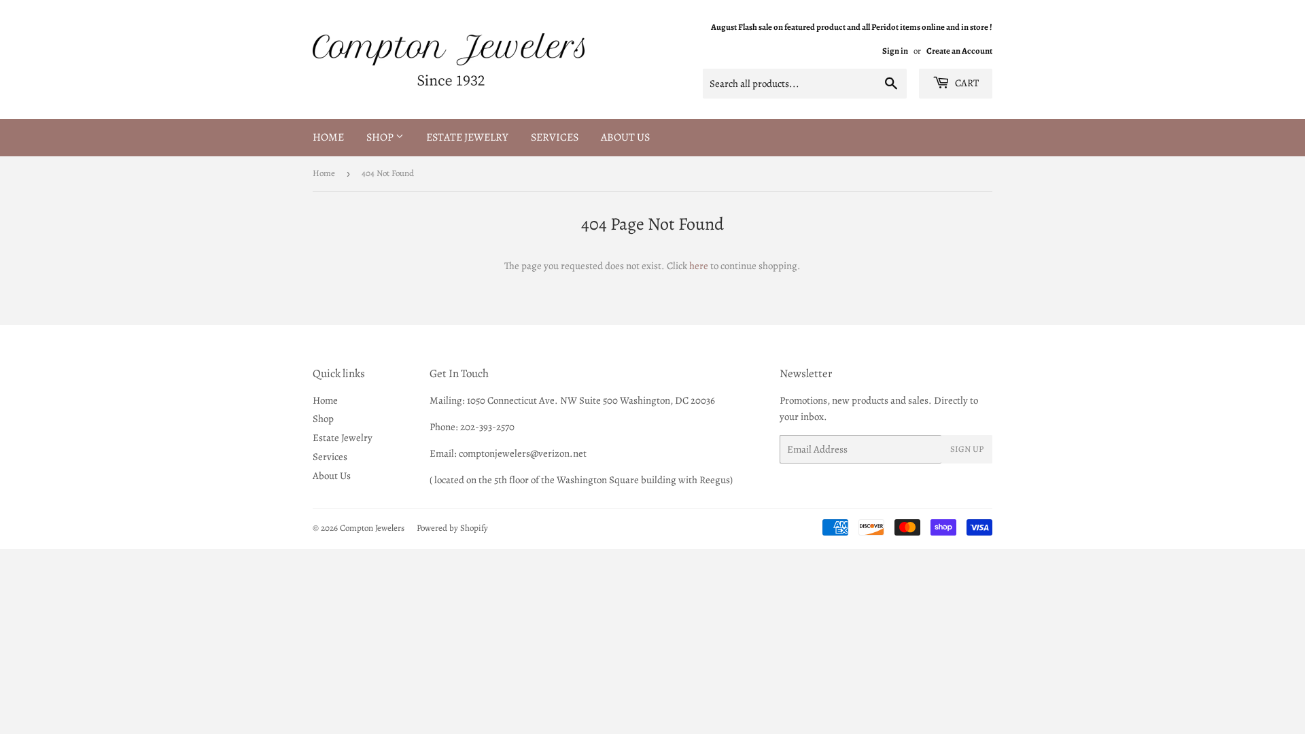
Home (328, 137)
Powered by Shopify (452, 528)
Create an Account (959, 50)
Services (554, 137)
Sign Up (967, 449)
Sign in (895, 50)
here (698, 266)
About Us (625, 137)
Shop (381, 137)
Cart (966, 83)
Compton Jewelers (372, 528)
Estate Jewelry (467, 137)
